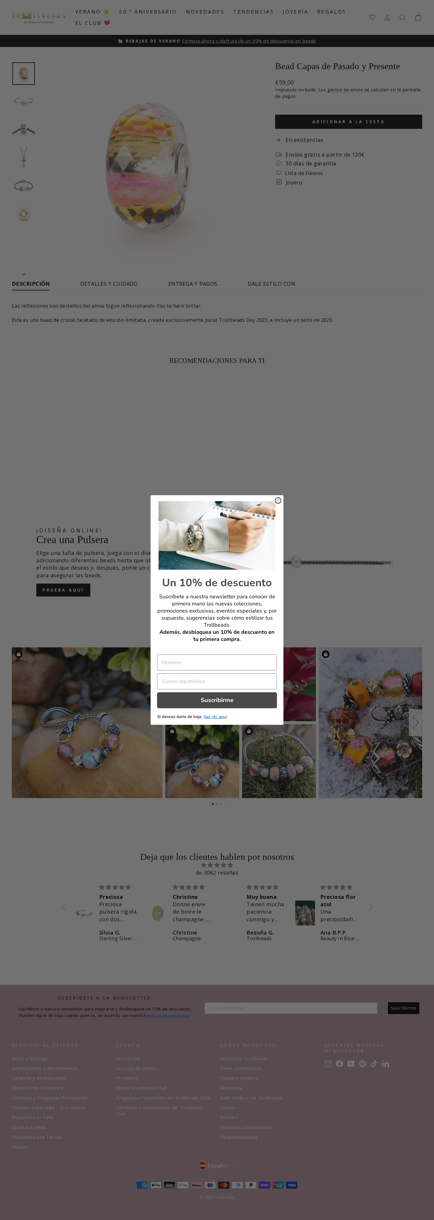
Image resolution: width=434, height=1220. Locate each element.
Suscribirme (217, 700)
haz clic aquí (215, 716)
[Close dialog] (278, 500)
